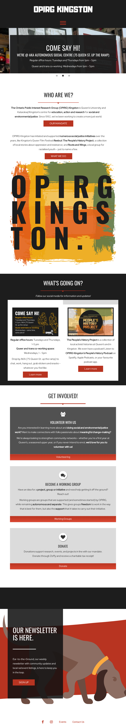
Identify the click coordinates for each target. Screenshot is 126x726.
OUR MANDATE (58, 123)
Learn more (35, 374)
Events (62, 721)
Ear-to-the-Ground (23, 659)
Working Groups (63, 518)
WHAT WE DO (58, 156)
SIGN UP (24, 682)
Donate (63, 566)
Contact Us (78, 721)
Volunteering (63, 457)
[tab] (56, 75)
